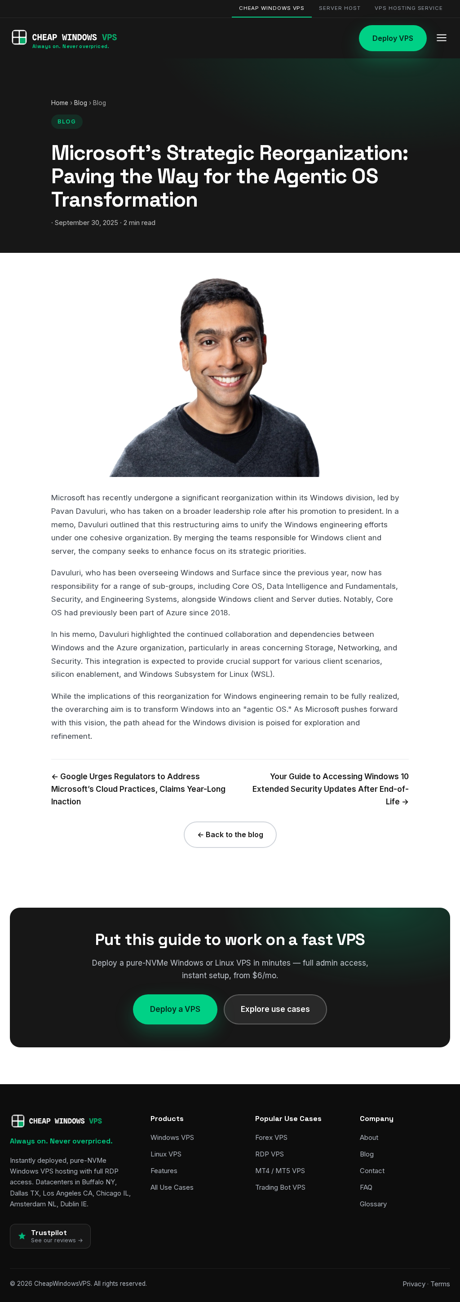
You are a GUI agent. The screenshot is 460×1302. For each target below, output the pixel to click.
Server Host (339, 8)
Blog (80, 102)
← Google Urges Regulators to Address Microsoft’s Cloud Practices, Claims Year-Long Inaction (138, 789)
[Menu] (441, 38)
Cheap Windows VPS (272, 8)
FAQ (366, 1187)
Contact (372, 1170)
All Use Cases (172, 1187)
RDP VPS (269, 1154)
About (369, 1137)
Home (59, 102)
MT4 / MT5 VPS (280, 1170)
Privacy (413, 1284)
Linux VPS (165, 1154)
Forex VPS (271, 1137)
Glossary (373, 1204)
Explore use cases (275, 1009)
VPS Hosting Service (409, 8)
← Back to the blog (230, 834)
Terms (440, 1284)
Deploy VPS (392, 38)
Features (163, 1170)
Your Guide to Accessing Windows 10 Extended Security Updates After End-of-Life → (330, 789)
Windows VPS (172, 1137)
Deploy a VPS (175, 1009)
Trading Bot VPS (280, 1187)
